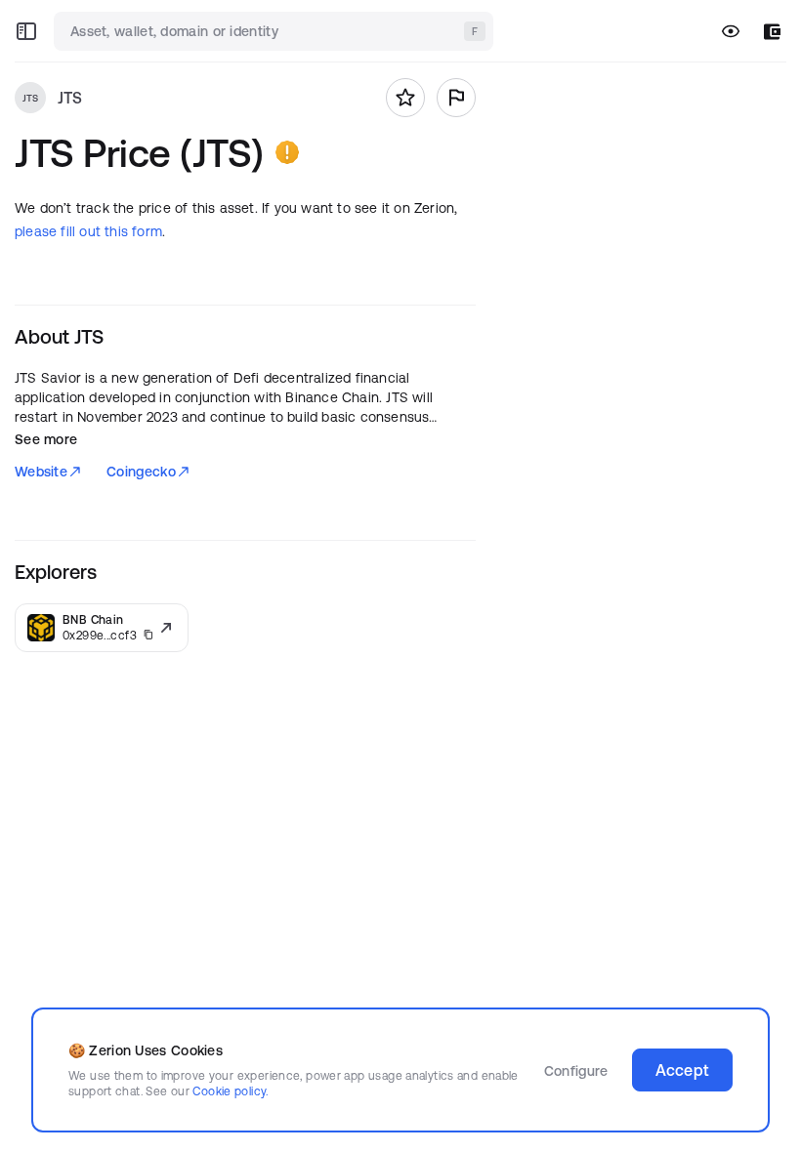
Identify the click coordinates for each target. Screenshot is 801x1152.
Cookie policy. (230, 1091)
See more (46, 439)
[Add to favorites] (405, 97)
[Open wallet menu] (772, 32)
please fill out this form (88, 231)
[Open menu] (26, 31)
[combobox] (275, 31)
